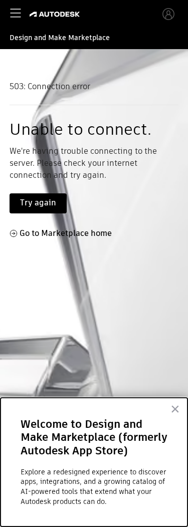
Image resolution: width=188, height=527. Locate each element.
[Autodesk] (56, 14)
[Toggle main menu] (16, 13)
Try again (38, 202)
